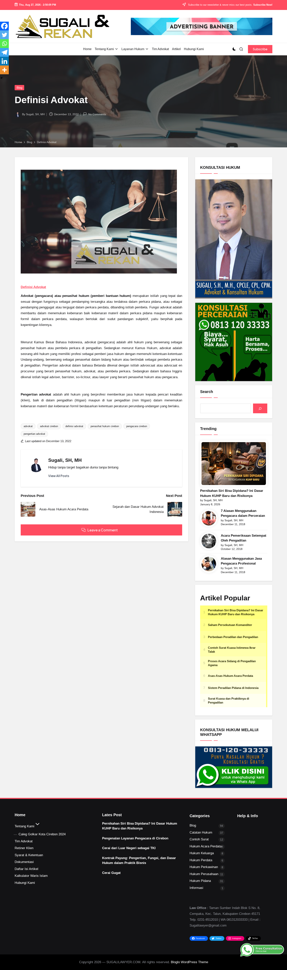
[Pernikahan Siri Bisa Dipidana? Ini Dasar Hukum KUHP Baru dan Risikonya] (233, 463)
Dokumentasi (24, 862)
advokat (28, 426)
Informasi (196, 888)
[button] (260, 49)
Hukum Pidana (200, 881)
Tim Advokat (24, 841)
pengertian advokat (34, 433)
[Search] (260, 408)
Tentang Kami (24, 826)
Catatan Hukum (201, 832)
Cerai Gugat (111, 873)
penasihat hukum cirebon (105, 426)
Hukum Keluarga (202, 853)
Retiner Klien (24, 848)
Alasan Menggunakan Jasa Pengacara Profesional (241, 561)
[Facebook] (4, 26)
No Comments (97, 114)
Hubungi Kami (25, 883)
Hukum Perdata (201, 860)
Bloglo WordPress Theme (189, 962)
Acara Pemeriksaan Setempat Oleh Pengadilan (243, 538)
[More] (4, 69)
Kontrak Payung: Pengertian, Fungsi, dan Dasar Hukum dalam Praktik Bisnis (139, 860)
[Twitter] (4, 34)
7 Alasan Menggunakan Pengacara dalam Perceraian (243, 513)
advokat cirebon (49, 426)
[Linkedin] (4, 61)
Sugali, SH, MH (65, 460)
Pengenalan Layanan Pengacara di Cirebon (135, 838)
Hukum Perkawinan (204, 867)
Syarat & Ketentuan (29, 855)
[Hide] (1, 78)
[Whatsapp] (4, 43)
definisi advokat (74, 426)
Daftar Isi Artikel (26, 869)
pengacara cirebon (136, 426)
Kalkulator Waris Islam (31, 876)
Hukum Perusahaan (204, 874)
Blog (19, 87)
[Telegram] (4, 52)
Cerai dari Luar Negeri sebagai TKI (129, 848)
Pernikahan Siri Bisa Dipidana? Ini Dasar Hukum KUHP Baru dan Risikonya (231, 493)
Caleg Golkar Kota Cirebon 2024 (42, 834)
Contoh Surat (199, 839)
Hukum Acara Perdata (206, 846)
